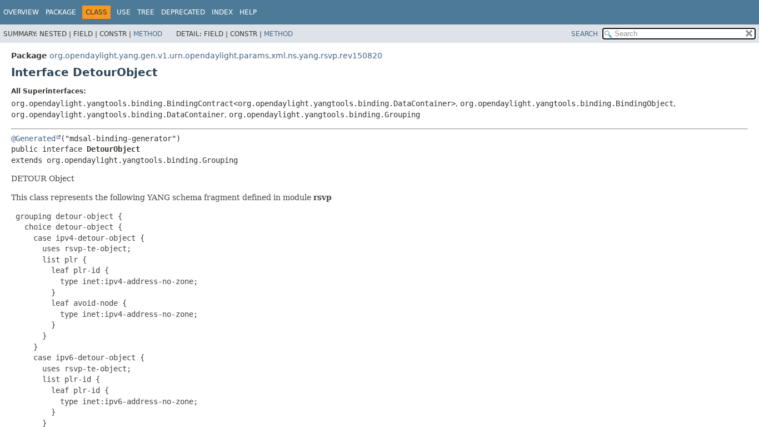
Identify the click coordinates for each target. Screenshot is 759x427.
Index (222, 12)
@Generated (33, 138)
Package (61, 12)
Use (124, 12)
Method (147, 34)
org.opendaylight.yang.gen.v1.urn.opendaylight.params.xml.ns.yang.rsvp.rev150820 (215, 55)
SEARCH (584, 34)
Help (248, 12)
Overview (21, 12)
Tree (145, 12)
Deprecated (183, 12)
